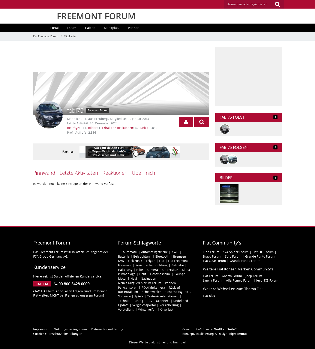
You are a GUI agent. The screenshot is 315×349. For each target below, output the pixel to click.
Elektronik (135, 261)
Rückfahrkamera (153, 287)
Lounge (180, 274)
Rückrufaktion (128, 292)
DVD (121, 261)
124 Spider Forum (236, 252)
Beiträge (73, 128)
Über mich (143, 172)
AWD (175, 252)
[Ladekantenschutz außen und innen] (229, 193)
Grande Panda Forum (245, 261)
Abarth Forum (232, 276)
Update (123, 305)
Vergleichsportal (144, 305)
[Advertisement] (121, 56)
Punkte (143, 128)
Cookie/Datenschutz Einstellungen (57, 334)
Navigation (148, 278)
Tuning (138, 301)
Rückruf (174, 287)
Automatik (130, 252)
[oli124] (232, 159)
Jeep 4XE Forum (267, 280)
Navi (133, 278)
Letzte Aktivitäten (79, 172)
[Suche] (277, 4)
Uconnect (163, 301)
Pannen (170, 283)
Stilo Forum (233, 256)
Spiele (139, 296)
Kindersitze (170, 270)
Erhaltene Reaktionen (117, 128)
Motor (122, 278)
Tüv (149, 301)
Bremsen (179, 256)
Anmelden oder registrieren (247, 4)
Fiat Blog (209, 296)
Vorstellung (126, 309)
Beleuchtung (142, 256)
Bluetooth (162, 256)
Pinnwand (44, 172)
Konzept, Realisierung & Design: (214, 334)
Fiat (161, 261)
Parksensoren (128, 287)
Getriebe (177, 265)
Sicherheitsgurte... (178, 292)
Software (124, 296)
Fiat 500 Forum (263, 252)
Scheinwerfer (151, 292)
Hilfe (139, 270)
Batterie (123, 256)
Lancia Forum (212, 280)
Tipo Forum (211, 252)
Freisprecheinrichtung (152, 265)
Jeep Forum (254, 276)
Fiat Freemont (178, 261)
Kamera (152, 270)
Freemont (125, 265)
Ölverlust (166, 309)
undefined (180, 301)
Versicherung (169, 305)
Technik (123, 301)
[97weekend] (225, 129)
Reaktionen (115, 172)
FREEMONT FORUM (96, 16)
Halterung (125, 270)
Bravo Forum (212, 256)
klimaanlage (126, 274)
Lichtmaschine (160, 274)
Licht (142, 274)
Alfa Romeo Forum (239, 280)
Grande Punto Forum (260, 256)
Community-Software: (209, 329)
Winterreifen (147, 309)
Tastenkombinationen (162, 296)
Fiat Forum (210, 276)
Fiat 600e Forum (214, 261)
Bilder (92, 128)
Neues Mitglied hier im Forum (139, 283)
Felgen (150, 261)
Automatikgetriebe (154, 252)
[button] (186, 122)
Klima (186, 270)
